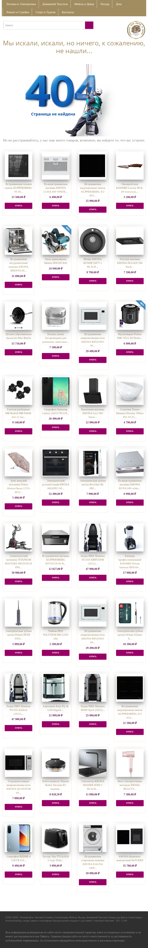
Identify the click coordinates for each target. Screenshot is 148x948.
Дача (119, 4)
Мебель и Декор (84, 4)
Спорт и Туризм (45, 12)
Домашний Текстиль (55, 4)
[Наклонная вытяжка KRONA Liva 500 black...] (92, 391)
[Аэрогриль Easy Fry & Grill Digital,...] (55, 688)
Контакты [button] (68, 12)
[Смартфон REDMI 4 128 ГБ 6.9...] (18, 838)
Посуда (105, 4)
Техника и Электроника (21, 4)
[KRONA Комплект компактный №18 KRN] (130, 838)
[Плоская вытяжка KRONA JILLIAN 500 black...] (130, 241)
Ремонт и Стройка (17, 12)
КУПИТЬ (18, 206)
